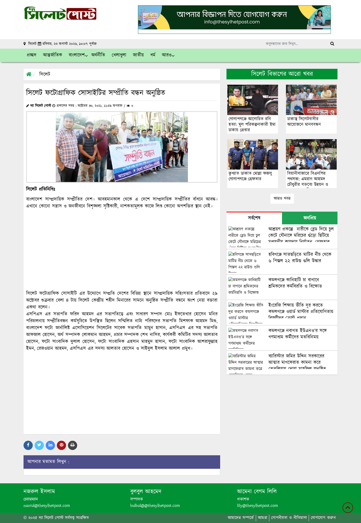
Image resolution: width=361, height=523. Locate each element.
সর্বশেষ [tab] (254, 218)
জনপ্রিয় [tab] (310, 218)
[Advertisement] (121, 250)
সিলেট (44, 74)
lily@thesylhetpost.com (257, 506)
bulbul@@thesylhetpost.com (155, 506)
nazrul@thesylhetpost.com (47, 506)
